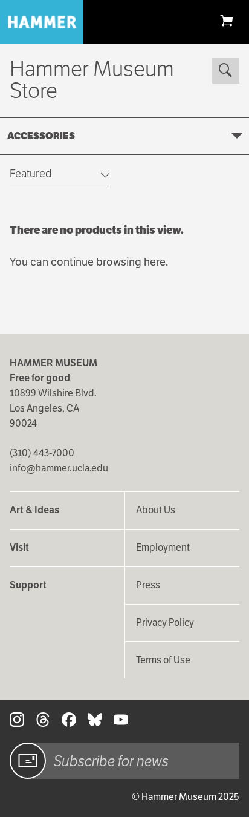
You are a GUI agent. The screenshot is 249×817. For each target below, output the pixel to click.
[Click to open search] (225, 71)
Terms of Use (163, 660)
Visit (19, 547)
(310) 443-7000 (42, 453)
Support (28, 585)
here (155, 262)
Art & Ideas (34, 510)
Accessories (41, 136)
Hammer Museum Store (92, 79)
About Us (155, 510)
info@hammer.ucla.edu (59, 468)
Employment (163, 547)
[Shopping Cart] (227, 20)
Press (148, 585)
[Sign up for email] (28, 761)
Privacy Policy (165, 622)
